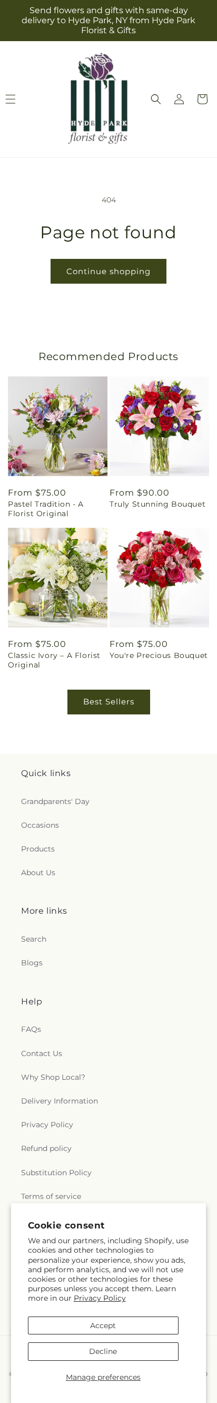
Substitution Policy (56, 1172)
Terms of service (51, 1196)
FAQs (31, 1029)
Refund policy (46, 1148)
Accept (103, 1325)
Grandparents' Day (55, 801)
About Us (38, 872)
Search (33, 939)
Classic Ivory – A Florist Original (54, 660)
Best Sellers (108, 701)
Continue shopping (108, 271)
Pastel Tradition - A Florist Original (46, 508)
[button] (155, 99)
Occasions (40, 825)
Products (38, 849)
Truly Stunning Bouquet (157, 504)
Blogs (32, 962)
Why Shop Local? (53, 1077)
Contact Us (41, 1053)
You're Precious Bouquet (159, 655)
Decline (103, 1351)
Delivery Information (59, 1101)
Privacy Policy (100, 1298)
